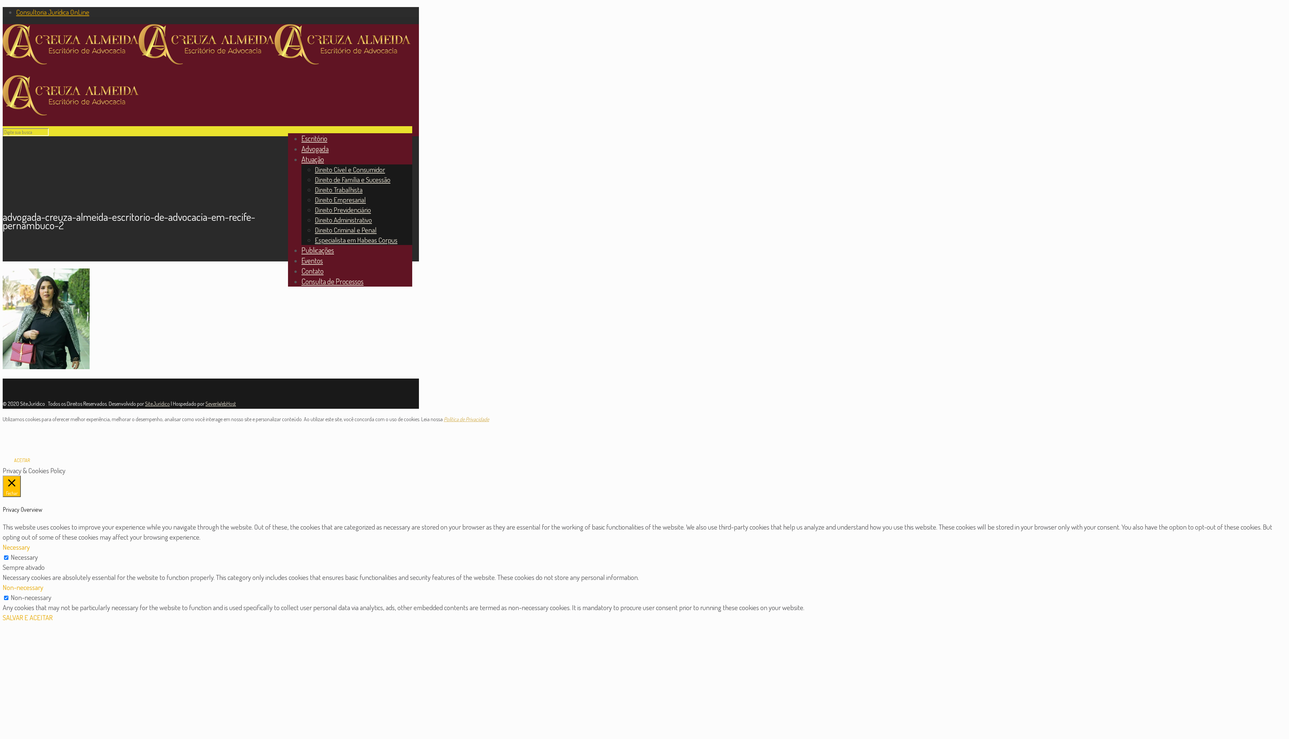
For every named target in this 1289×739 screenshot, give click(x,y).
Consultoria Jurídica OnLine (52, 11)
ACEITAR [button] (22, 460)
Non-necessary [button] (23, 587)
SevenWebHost (220, 403)
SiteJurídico (157, 403)
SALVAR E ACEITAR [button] (28, 617)
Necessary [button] (16, 546)
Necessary (24, 556)
